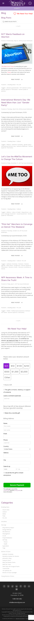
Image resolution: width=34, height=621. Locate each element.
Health (5, 544)
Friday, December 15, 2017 (14, 163)
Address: (6, 453)
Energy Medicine (6, 529)
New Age (3, 525)
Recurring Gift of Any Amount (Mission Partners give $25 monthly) (17, 407)
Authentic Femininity (17, 144)
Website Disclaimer (20, 618)
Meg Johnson (25, 212)
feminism (20, 264)
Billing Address (8, 418)
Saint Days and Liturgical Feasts (10, 566)
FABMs (8, 311)
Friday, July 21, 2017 (12, 284)
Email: (5, 434)
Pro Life (19, 84)
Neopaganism (6, 533)
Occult (4, 536)
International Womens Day (8, 146)
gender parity (27, 144)
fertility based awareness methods (20, 311)
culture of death (16, 212)
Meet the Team (6, 564)
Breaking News (12, 84)
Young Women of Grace (7, 576)
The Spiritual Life (6, 570)
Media (4, 514)
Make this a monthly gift (12, 413)
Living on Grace (6, 560)
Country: (6, 446)
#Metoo (9, 144)
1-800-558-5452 (17, 599)
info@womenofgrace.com (17, 602)
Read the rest (15, 79)
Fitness (6, 542)
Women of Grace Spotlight (9, 572)
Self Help (4, 540)
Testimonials (5, 568)
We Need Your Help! (25, 14)
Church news (5, 510)
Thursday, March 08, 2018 (14, 109)
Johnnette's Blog (6, 558)
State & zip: (6, 466)
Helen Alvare (9, 265)
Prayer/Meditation (7, 538)
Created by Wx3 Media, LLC (8, 618)
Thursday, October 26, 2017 (14, 230)
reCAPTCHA (6, 490)
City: (4, 460)
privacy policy (17, 490)
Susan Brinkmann (27, 40)
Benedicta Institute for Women (10, 556)
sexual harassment (22, 214)
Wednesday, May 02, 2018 (14, 40)
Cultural (19, 141)
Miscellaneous (6, 531)
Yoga (3, 548)
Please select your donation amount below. (16, 358)
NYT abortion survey (25, 88)
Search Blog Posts (10, 21)
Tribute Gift (7, 385)
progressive (17, 265)
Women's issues (13, 267)
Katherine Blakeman (22, 146)
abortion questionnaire (13, 88)
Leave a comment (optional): (12, 396)
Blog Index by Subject (8, 527)
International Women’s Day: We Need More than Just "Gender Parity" (15, 102)
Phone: (5, 440)
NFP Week (4, 312)
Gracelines (4, 521)
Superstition (5, 546)
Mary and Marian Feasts (8, 562)
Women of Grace (5, 551)
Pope (3, 516)
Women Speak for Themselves (9, 89)
